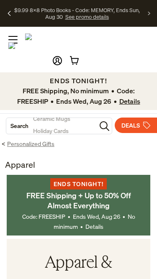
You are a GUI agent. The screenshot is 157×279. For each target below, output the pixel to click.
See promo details (87, 16)
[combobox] (51, 126)
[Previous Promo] (9, 13)
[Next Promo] (149, 13)
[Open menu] (13, 40)
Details (94, 226)
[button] (57, 60)
